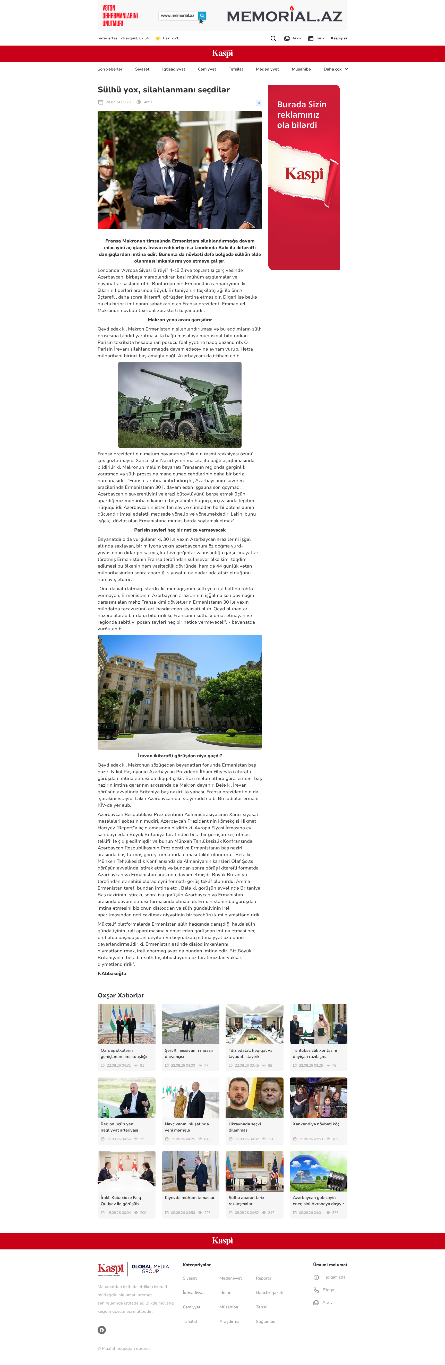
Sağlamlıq (266, 1321)
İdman (225, 1293)
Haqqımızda (333, 1277)
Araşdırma (229, 1321)
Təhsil (262, 1307)
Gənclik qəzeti (269, 1293)
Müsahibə (301, 69)
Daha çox (333, 69)
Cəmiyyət (207, 69)
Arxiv (297, 38)
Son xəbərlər (110, 69)
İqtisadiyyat (173, 69)
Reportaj (264, 1278)
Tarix (320, 38)
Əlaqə (327, 1290)
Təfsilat (236, 69)
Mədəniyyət (267, 69)
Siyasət (142, 69)
